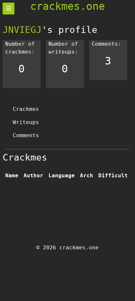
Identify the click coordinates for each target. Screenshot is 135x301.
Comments (26, 135)
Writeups (26, 122)
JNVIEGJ (22, 29)
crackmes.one (67, 6)
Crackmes (26, 109)
